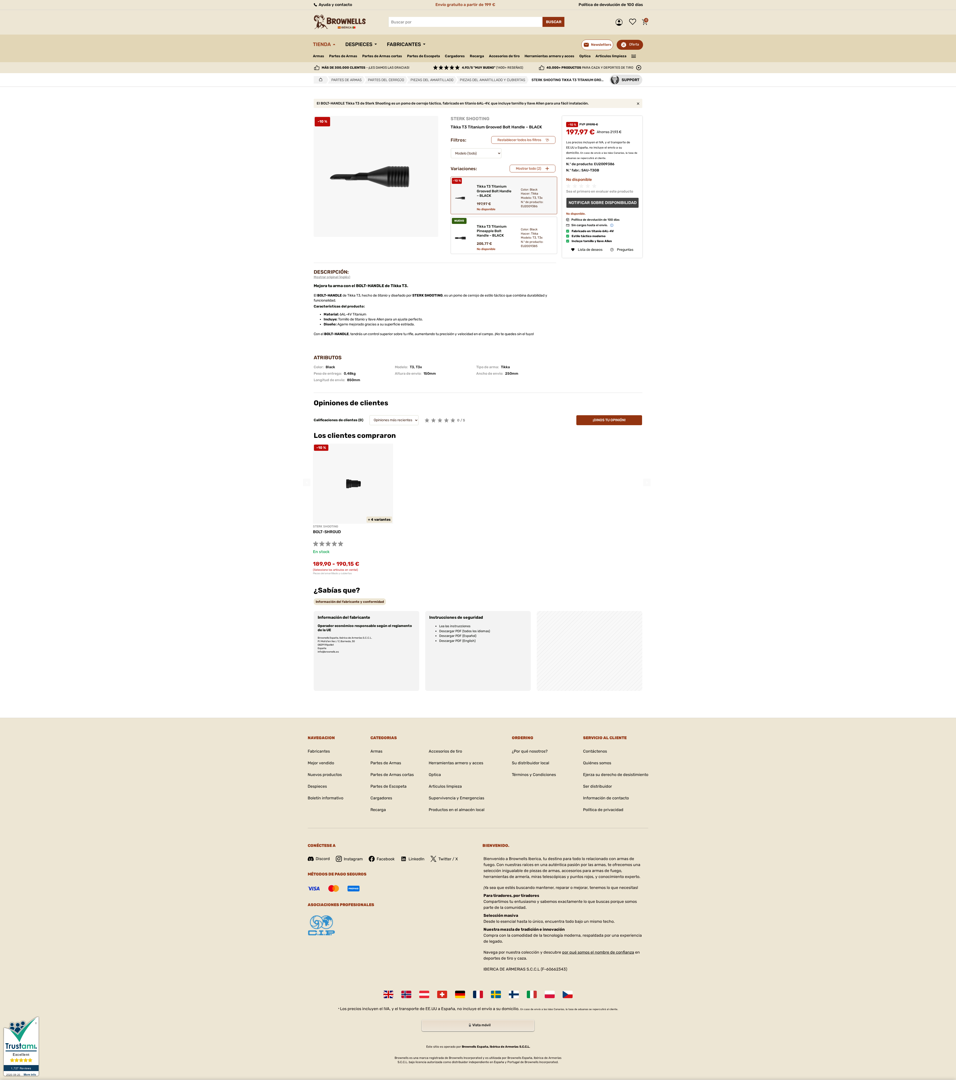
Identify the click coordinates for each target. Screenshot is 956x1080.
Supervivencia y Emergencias (456, 798)
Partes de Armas (343, 56)
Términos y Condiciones (534, 774)
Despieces (358, 44)
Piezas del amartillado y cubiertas (332, 573)
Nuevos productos (325, 774)
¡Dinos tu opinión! (609, 420)
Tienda (322, 44)
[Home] (319, 80)
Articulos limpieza (611, 56)
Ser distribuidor (597, 786)
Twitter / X (448, 859)
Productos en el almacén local (456, 809)
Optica (585, 56)
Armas (318, 56)
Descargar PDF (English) (457, 641)
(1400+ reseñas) (492, 67)
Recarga (477, 56)
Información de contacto (606, 798)
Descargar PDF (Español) (457, 636)
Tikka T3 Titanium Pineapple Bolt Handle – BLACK (492, 231)
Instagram (353, 859)
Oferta (634, 44)
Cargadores (455, 56)
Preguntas (625, 250)
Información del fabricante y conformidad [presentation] (350, 602)
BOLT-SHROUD (327, 531)
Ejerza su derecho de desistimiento (615, 774)
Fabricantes (404, 44)
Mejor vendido (321, 763)
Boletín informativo (325, 798)
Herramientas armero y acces (549, 56)
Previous (306, 482)
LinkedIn (416, 859)
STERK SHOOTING (470, 118)
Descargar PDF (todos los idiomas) (464, 631)
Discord (323, 858)
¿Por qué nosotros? (530, 751)
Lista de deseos (634, 22)
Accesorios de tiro (504, 56)
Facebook (386, 859)
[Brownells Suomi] (514, 994)
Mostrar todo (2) (528, 168)
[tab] (350, 601)
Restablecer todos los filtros (519, 140)
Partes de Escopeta (423, 56)
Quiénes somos (597, 763)
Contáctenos (595, 751)
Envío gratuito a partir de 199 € (465, 4)
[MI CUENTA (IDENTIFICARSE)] (620, 22)
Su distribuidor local (530, 763)
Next (647, 482)
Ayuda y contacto (335, 4)
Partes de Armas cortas (382, 56)
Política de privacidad (603, 809)
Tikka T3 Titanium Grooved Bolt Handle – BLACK (494, 191)
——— (633, 56)
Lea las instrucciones (455, 626)
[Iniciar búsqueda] (553, 22)
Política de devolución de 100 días (611, 4)
